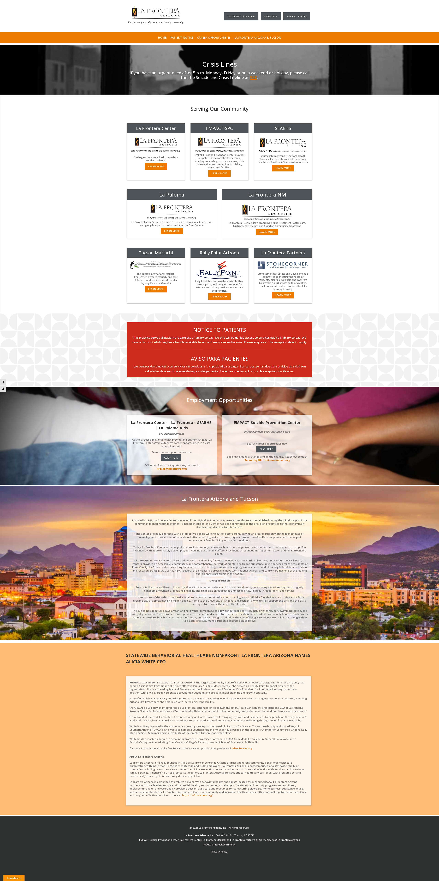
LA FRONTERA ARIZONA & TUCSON (257, 37)
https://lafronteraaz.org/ (197, 795)
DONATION (270, 16)
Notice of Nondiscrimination (219, 844)
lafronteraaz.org (242, 748)
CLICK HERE (171, 457)
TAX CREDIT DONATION (241, 16)
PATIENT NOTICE (181, 37)
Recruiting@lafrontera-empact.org (267, 460)
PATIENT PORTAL (297, 16)
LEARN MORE (156, 166)
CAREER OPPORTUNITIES (213, 37)
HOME (162, 37)
